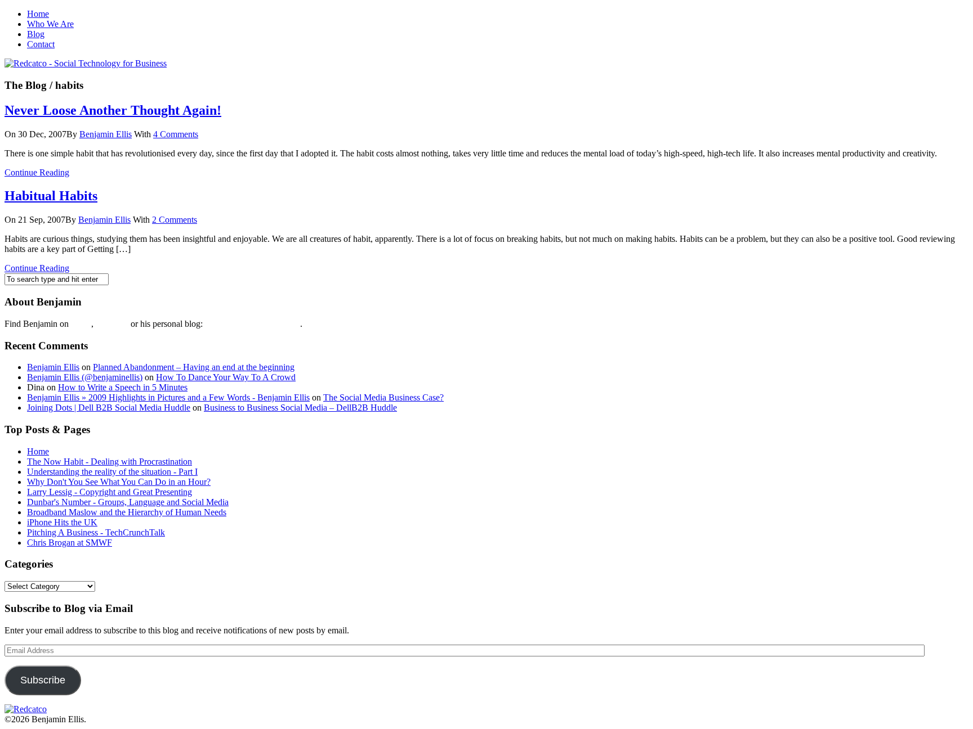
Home (38, 14)
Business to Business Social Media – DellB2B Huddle (300, 407)
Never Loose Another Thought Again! (113, 110)
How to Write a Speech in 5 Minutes (123, 387)
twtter (81, 323)
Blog (35, 34)
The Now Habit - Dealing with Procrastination (109, 461)
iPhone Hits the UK (62, 522)
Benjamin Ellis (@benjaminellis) (84, 377)
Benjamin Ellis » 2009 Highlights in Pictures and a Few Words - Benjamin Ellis (168, 397)
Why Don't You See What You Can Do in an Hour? (119, 482)
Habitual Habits (51, 195)
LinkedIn (112, 323)
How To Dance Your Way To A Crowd (226, 377)
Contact (41, 44)
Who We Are (50, 24)
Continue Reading (37, 172)
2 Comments (174, 219)
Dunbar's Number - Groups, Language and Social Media (128, 502)
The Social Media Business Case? (383, 397)
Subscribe (42, 680)
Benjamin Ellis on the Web (252, 323)
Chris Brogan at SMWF (69, 542)
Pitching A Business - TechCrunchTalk (96, 532)
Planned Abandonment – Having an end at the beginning (193, 367)
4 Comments (175, 134)
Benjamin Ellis (105, 134)
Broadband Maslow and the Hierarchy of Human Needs (126, 512)
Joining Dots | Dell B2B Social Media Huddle (108, 407)
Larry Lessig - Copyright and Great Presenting (109, 492)
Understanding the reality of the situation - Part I (112, 471)
